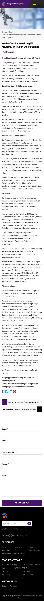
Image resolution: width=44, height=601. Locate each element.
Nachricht (5, 550)
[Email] (29, 523)
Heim (6, 32)
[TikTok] (27, 535)
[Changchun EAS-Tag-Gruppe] (13, 515)
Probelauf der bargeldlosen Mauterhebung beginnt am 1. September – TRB (28, 402)
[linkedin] (8, 535)
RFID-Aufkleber (27, 575)
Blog (16, 550)
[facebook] (3, 535)
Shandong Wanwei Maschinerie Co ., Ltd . (10, 586)
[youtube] (17, 535)
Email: (4, 441)
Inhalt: (4, 476)
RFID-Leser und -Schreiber (31, 565)
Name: (5, 429)
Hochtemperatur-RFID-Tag (11, 568)
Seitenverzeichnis (8, 553)
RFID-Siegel (26, 571)
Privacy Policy (20, 553)
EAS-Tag (5, 571)
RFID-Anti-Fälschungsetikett (28, 568)
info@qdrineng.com (22, 598)
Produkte (32, 547)
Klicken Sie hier (20, 529)
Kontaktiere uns (34, 550)
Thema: (5, 464)
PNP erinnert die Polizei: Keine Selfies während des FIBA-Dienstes (16, 409)
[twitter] (13, 535)
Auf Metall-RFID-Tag (9, 565)
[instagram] (22, 535)
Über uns (18, 547)
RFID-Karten (6, 575)
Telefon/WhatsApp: (9, 452)
